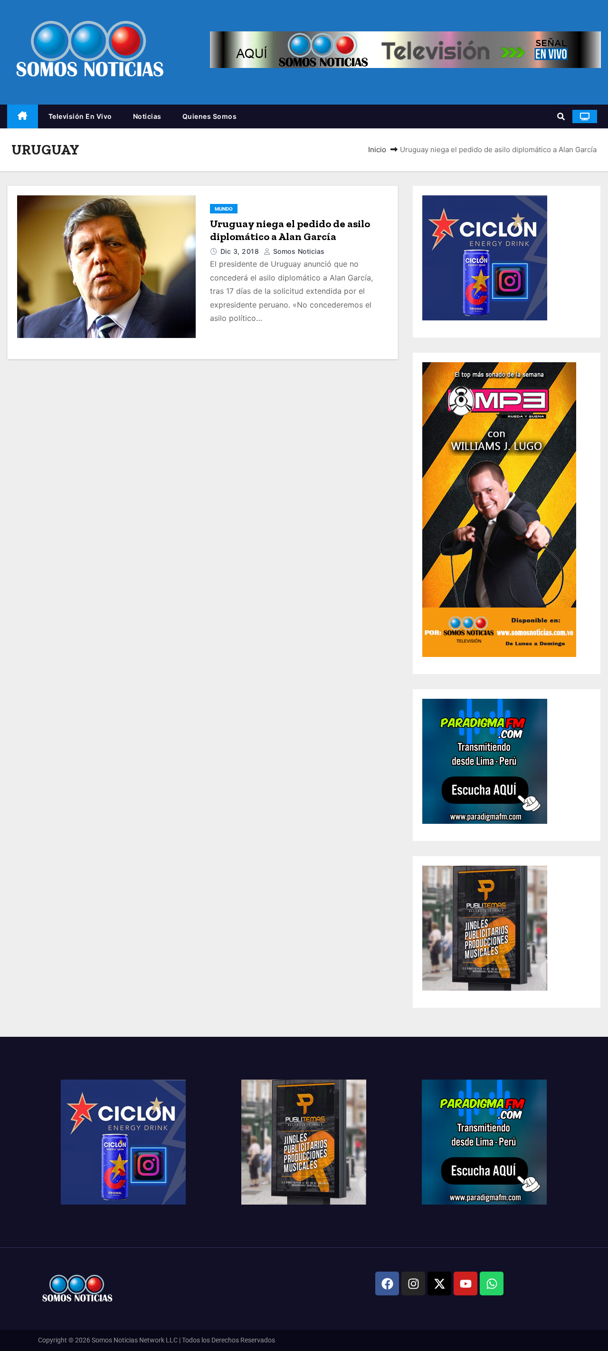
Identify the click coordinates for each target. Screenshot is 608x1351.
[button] (561, 116)
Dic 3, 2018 (240, 251)
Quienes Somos (209, 116)
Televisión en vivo (80, 116)
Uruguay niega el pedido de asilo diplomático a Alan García (290, 230)
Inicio (377, 149)
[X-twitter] (439, 1283)
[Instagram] (413, 1283)
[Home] (22, 117)
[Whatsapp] (492, 1283)
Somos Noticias (298, 251)
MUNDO (224, 209)
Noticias (147, 116)
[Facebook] (387, 1283)
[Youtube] (465, 1283)
